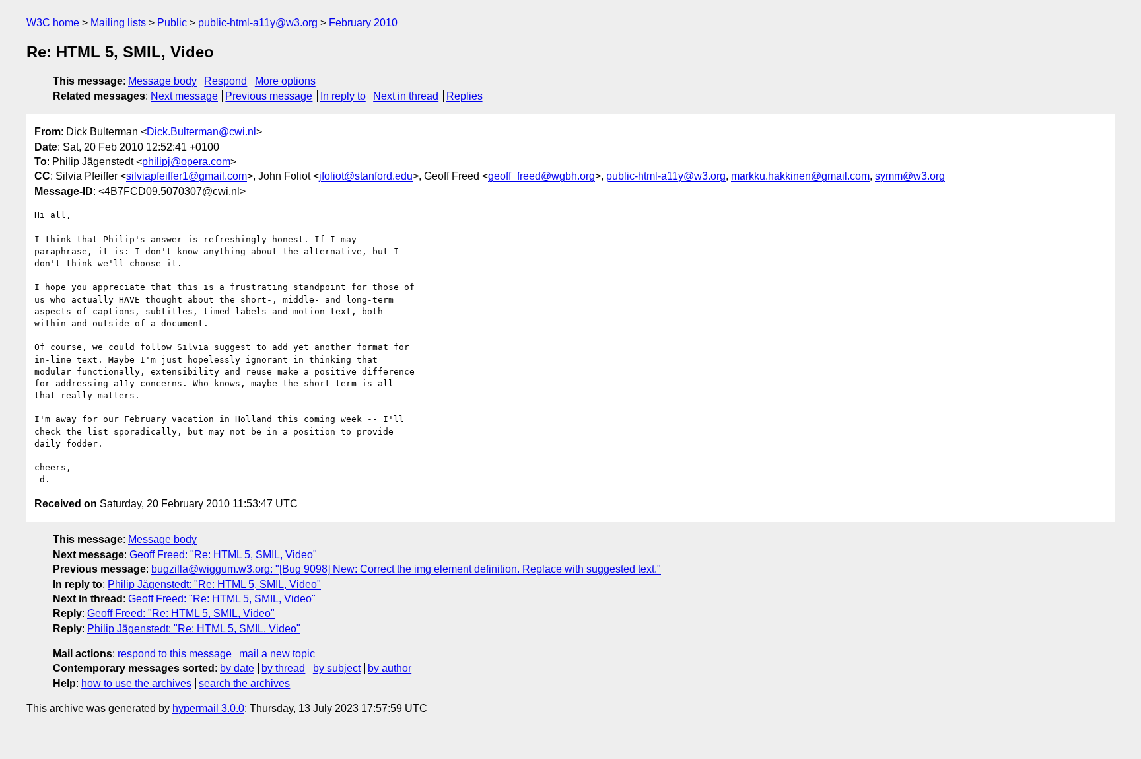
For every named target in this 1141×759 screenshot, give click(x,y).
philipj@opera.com (186, 161)
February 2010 (363, 22)
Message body (162, 81)
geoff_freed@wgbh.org (541, 176)
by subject (337, 668)
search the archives (244, 683)
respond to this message (175, 653)
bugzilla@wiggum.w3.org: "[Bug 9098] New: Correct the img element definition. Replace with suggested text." (406, 569)
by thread (283, 668)
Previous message (268, 96)
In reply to (343, 96)
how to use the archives (136, 683)
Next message (184, 96)
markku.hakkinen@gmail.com (800, 176)
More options (285, 81)
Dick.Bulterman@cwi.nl (201, 131)
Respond (225, 81)
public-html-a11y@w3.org (258, 22)
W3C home (52, 22)
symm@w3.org (910, 176)
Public (172, 22)
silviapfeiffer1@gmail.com (186, 176)
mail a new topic (277, 653)
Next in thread (405, 96)
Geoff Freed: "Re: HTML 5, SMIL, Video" (223, 554)
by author (389, 668)
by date (237, 668)
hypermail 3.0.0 (208, 708)
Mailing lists (118, 22)
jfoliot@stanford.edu (366, 176)
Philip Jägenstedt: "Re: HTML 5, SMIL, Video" (214, 584)
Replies (464, 96)
